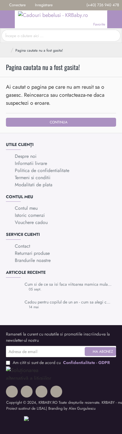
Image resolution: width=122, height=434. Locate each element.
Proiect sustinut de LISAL (26, 408)
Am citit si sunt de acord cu (61, 362)
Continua (59, 122)
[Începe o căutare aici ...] (114, 36)
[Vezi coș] (114, 19)
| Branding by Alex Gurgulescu (71, 408)
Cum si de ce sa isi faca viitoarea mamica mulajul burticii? (68, 284)
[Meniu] (7, 19)
